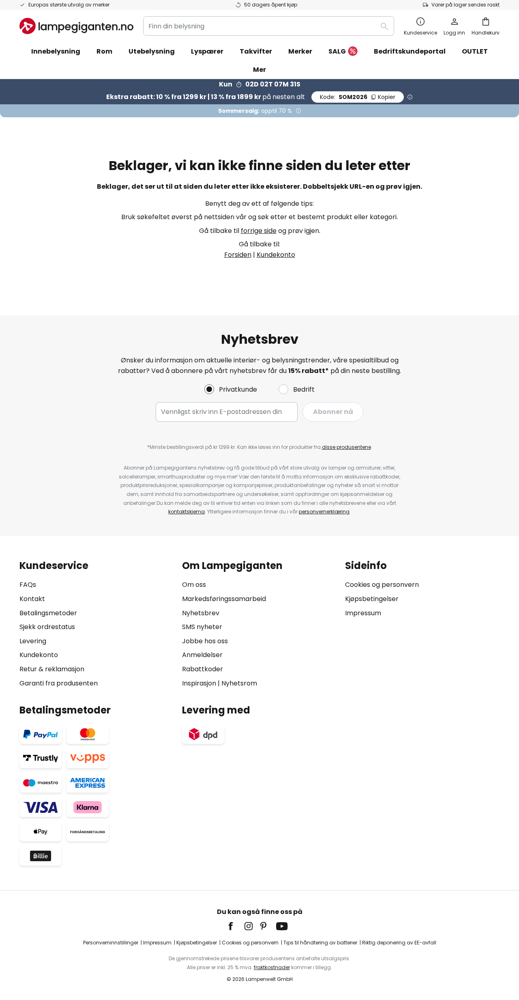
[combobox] (269, 26)
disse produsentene (346, 447)
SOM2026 (357, 97)
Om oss (194, 584)
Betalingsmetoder (48, 613)
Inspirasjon (199, 683)
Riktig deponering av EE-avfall (399, 942)
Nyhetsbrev (200, 613)
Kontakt (32, 598)
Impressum (363, 613)
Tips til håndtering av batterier (320, 942)
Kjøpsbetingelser (372, 598)
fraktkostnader (272, 967)
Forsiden (237, 254)
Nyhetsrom (239, 683)
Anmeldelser (202, 654)
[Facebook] (236, 926)
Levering (32, 641)
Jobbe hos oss (205, 641)
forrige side (259, 230)
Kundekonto (276, 254)
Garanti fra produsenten (58, 683)
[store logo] (76, 26)
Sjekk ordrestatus (47, 626)
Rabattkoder (202, 669)
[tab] (96, 624)
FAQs (27, 584)
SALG (337, 51)
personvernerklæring (324, 511)
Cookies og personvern (382, 584)
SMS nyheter (202, 626)
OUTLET (475, 51)
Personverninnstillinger (110, 942)
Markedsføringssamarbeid (224, 598)
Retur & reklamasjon (51, 669)
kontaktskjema (186, 511)
